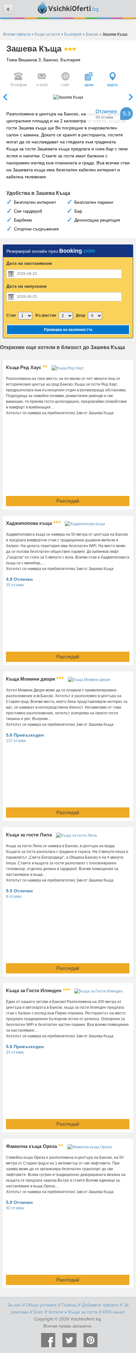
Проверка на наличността (68, 329)
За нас (14, 1305)
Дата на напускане (26, 286)
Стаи (10, 315)
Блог (38, 1312)
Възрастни (45, 315)
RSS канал (114, 1312)
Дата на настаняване (29, 263)
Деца (80, 315)
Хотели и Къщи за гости (73, 1312)
